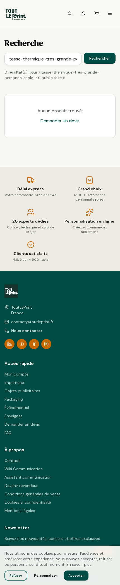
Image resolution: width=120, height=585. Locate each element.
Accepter (76, 575)
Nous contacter (26, 330)
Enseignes (13, 415)
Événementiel (16, 407)
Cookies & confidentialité (27, 502)
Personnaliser (45, 575)
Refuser (15, 575)
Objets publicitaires (22, 390)
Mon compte (16, 374)
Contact (12, 460)
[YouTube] (22, 344)
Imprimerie (14, 382)
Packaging (13, 399)
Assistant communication (28, 477)
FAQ (7, 432)
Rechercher (99, 58)
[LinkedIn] (9, 344)
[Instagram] (46, 344)
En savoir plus (79, 564)
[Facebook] (34, 344)
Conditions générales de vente (32, 493)
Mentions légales (19, 510)
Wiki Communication (23, 468)
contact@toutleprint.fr (32, 321)
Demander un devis (60, 121)
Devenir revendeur (21, 485)
